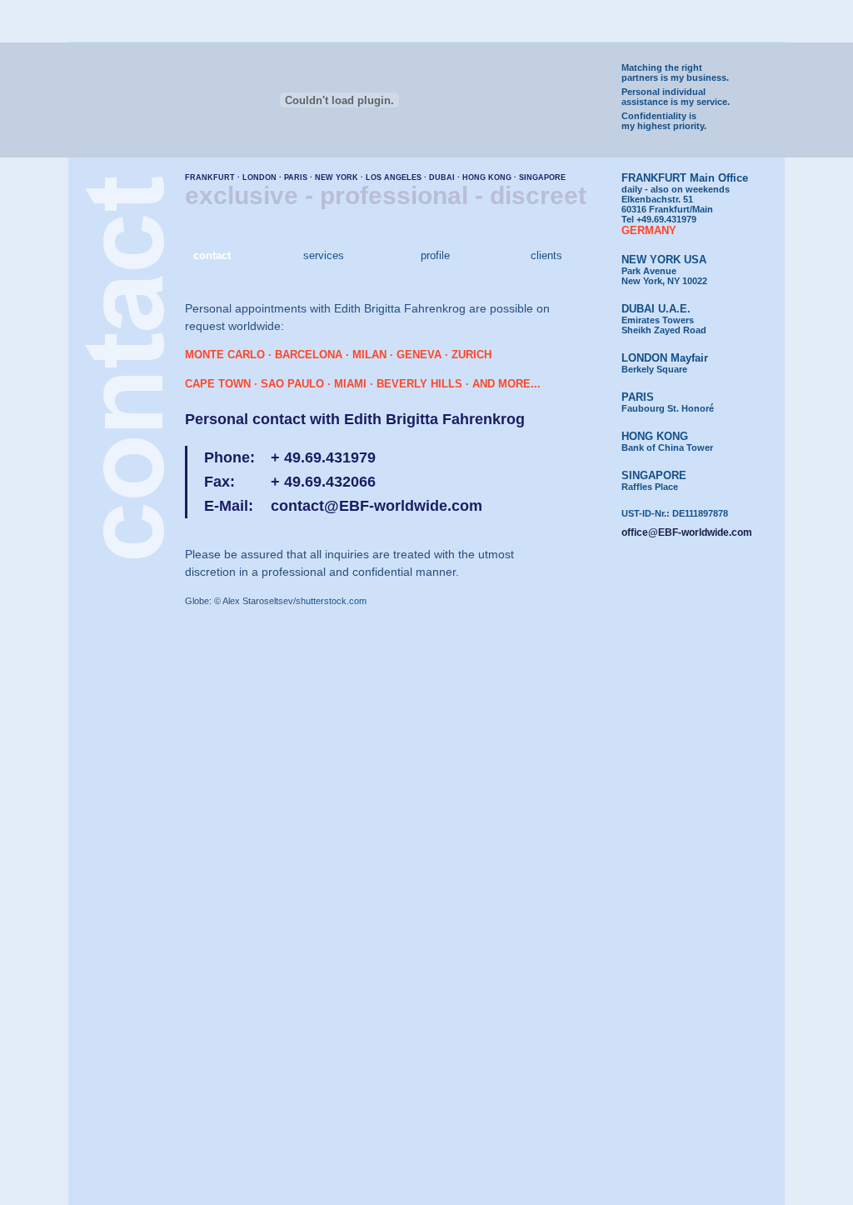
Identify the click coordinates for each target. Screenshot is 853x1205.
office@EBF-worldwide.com (686, 532)
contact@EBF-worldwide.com (376, 506)
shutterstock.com (331, 601)
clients (546, 255)
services (323, 255)
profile (435, 255)
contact (212, 255)
